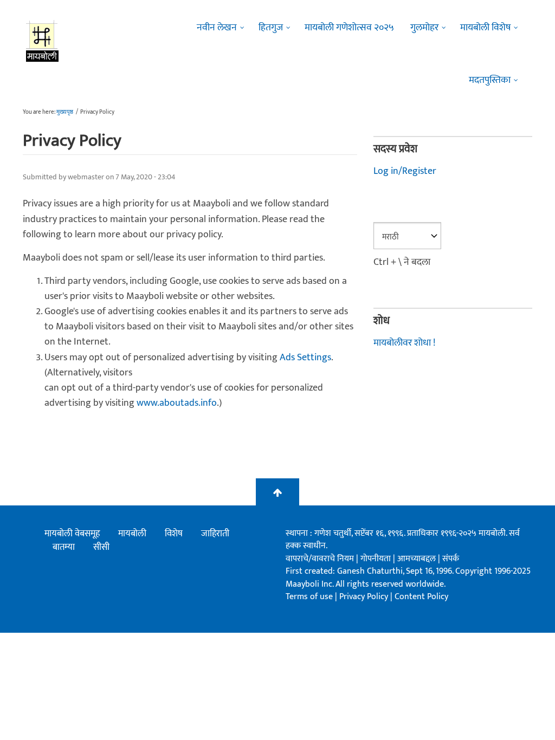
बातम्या (64, 547)
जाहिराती (215, 533)
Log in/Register (404, 171)
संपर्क (450, 558)
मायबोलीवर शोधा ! (404, 343)
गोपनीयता (376, 558)
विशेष (174, 533)
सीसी (101, 547)
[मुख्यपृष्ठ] (42, 40)
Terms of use (309, 596)
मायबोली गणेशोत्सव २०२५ (349, 28)
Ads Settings (305, 357)
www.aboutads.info (177, 403)
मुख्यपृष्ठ (64, 112)
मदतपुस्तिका (490, 80)
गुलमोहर (424, 28)
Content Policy (421, 596)
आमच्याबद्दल (417, 558)
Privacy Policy (364, 596)
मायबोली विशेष (485, 28)
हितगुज (271, 28)
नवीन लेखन (217, 28)
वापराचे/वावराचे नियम (320, 558)
